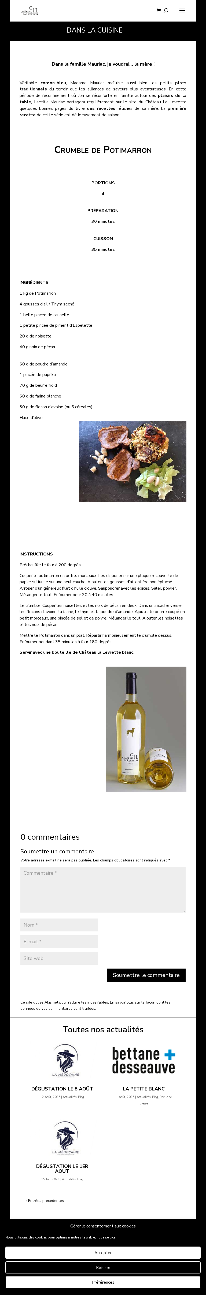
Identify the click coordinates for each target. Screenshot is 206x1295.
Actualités (69, 1097)
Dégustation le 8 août (62, 1089)
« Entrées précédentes (44, 1200)
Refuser (103, 1267)
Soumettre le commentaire (146, 975)
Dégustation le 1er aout (62, 1168)
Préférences (103, 1282)
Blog (81, 1097)
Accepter (103, 1252)
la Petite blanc (144, 1089)
